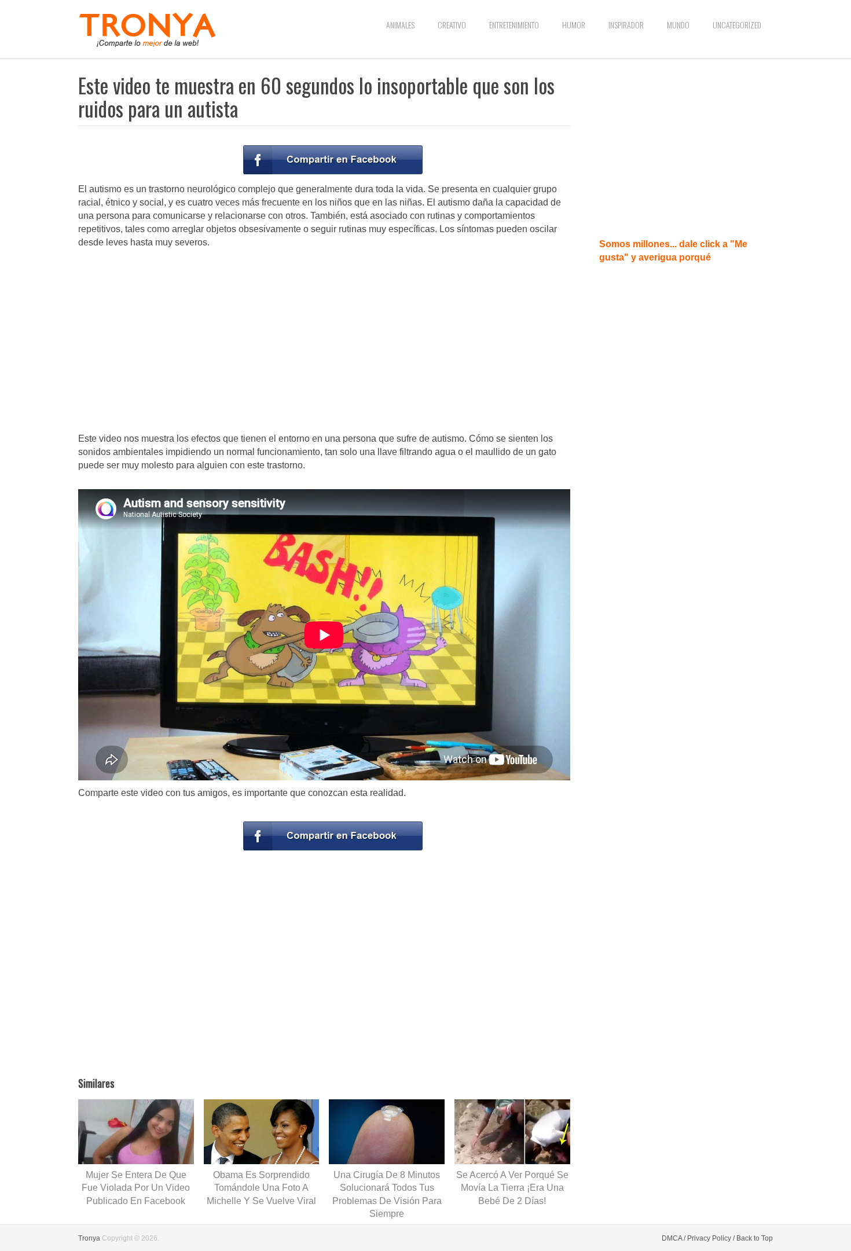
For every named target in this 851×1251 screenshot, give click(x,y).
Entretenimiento (514, 25)
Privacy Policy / (711, 1238)
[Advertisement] (324, 342)
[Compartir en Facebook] (333, 160)
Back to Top (754, 1238)
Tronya (89, 1238)
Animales (400, 25)
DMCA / (673, 1238)
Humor (573, 25)
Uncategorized (737, 25)
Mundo (678, 25)
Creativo (452, 25)
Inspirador (626, 25)
